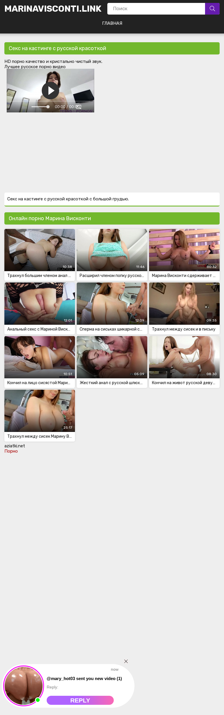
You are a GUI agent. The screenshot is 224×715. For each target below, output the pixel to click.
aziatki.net (14, 446)
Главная (112, 23)
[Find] (212, 9)
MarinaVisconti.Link (53, 8)
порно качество (28, 61)
